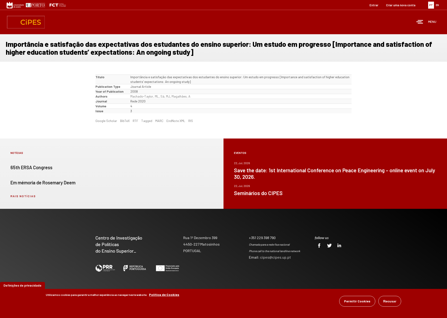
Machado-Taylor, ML (144, 96)
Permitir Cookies (357, 301)
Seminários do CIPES (258, 193)
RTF (135, 121)
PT (431, 5)
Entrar (373, 5)
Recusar (389, 301)
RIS (190, 121)
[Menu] (420, 22)
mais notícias (23, 196)
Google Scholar (106, 121)
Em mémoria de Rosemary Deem (42, 182)
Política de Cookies (164, 295)
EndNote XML (175, 121)
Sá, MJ (165, 96)
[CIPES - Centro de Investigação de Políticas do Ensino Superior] (26, 22)
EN (437, 5)
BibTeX (125, 121)
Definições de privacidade (22, 285)
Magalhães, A (181, 96)
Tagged (146, 121)
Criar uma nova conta (400, 5)
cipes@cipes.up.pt (275, 257)
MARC (159, 121)
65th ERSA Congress (31, 167)
